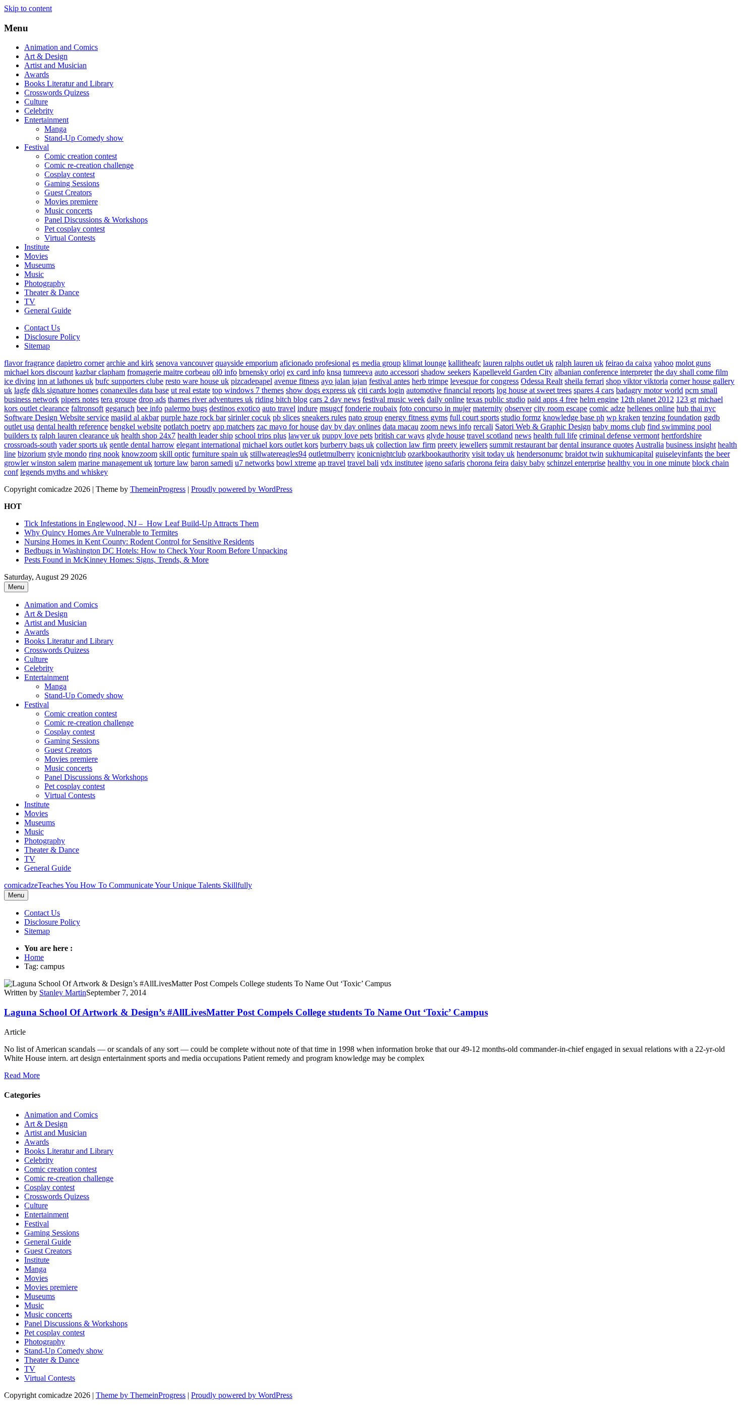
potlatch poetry (187, 426)
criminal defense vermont (619, 435)
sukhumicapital (629, 453)
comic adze (607, 408)
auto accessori (397, 372)
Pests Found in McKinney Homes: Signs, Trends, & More (116, 559)
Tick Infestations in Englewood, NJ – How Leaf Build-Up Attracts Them (141, 523)
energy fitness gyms (416, 417)
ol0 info (224, 372)
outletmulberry (331, 453)
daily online (445, 399)
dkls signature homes (65, 390)
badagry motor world (649, 390)
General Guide (47, 310)
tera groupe (119, 399)
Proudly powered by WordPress (241, 489)
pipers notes (80, 399)
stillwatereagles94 (278, 453)
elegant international (208, 444)
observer (518, 408)
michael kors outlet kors (280, 444)
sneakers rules (324, 417)
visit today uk (493, 453)
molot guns (693, 363)
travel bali (363, 463)
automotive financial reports (450, 390)
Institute (36, 247)
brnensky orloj (262, 372)
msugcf (331, 408)
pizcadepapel (251, 381)
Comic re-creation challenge (89, 165)
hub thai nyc (696, 408)
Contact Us (42, 327)
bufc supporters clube (129, 381)
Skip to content (28, 8)
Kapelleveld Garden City (512, 372)
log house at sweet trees (534, 390)
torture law (171, 463)
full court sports (474, 417)
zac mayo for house (288, 426)
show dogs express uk (321, 390)
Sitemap (37, 346)
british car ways (399, 435)
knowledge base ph (573, 417)
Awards (36, 74)
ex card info (306, 372)
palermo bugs (185, 408)
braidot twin (584, 453)
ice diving (19, 381)
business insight (691, 444)
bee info (149, 408)
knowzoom (139, 453)
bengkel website (135, 426)
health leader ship (205, 435)
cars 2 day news (335, 399)
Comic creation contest (80, 156)
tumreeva (358, 372)
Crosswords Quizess (56, 92)
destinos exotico (234, 408)
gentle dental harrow (141, 444)
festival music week (393, 399)
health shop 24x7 (148, 435)
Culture (36, 101)
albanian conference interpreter (603, 372)
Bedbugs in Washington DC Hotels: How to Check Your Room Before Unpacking (155, 550)
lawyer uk (304, 435)
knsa (334, 372)
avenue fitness (296, 381)
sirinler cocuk (249, 417)
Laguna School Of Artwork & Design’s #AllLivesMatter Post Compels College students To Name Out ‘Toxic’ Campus (246, 1012)
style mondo (67, 453)
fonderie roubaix (371, 408)
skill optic (174, 453)
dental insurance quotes (597, 444)
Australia (649, 444)
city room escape (560, 408)
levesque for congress (484, 381)
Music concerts (68, 210)
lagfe (22, 390)
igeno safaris (445, 463)
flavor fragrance (29, 363)
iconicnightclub (381, 453)
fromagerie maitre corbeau (168, 372)
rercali (483, 426)
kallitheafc (464, 363)
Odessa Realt (542, 381)
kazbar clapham (100, 372)
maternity (488, 408)
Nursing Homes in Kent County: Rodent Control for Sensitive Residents (139, 541)
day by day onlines (351, 426)
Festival (36, 147)
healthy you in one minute (648, 463)
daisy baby (528, 463)
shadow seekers (446, 372)
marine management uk (115, 463)
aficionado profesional (315, 363)
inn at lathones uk (65, 381)
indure (307, 408)
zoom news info (445, 426)
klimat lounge (424, 363)
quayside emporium (246, 363)
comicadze (128, 885)
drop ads (152, 399)
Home (34, 957)
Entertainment (46, 120)
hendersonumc (540, 453)
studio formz (521, 417)
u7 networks (254, 463)
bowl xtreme (296, 463)
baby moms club (619, 426)
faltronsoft (87, 408)
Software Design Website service (56, 417)
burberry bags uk (347, 444)
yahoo (663, 363)
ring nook (104, 453)
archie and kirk (130, 363)
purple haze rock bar (193, 417)
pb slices (286, 417)
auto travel (278, 408)
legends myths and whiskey (64, 472)
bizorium (32, 453)
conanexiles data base (134, 390)
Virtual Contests (69, 238)
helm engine (599, 399)
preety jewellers (462, 444)
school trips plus (260, 435)
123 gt (686, 399)
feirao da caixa (628, 363)
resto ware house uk (197, 381)
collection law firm (406, 444)
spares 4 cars (594, 390)
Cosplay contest (69, 174)
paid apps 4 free (552, 399)
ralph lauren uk (579, 363)
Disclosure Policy (52, 336)
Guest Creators (68, 192)
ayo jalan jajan (344, 381)
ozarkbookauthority (439, 453)
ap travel (331, 463)
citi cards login (381, 390)
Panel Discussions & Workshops (96, 219)
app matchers (234, 426)
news (523, 435)
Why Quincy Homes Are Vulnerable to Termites (101, 532)
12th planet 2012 (647, 399)
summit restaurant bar (523, 444)
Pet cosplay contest (74, 228)
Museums (39, 265)
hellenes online (650, 408)
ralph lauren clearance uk (79, 435)
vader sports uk (83, 444)
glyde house (445, 435)
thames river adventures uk (210, 399)
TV (29, 301)
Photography (44, 283)
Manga (55, 129)
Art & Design (46, 56)
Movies (36, 256)
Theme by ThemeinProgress (141, 1395)
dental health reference (72, 426)
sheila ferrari (584, 381)
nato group (365, 417)
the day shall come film (691, 372)
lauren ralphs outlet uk (518, 363)
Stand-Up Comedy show (84, 138)
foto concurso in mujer (435, 408)
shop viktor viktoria (637, 381)
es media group (376, 363)
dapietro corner (80, 363)
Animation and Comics (61, 47)
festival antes (389, 381)
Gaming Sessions (71, 183)
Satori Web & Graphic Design (543, 426)
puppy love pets (347, 435)
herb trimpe (430, 381)
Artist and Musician (55, 65)
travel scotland (490, 435)
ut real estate (190, 390)
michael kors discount (38, 372)
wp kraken (623, 417)
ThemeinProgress (158, 489)
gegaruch (120, 408)
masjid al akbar (135, 417)
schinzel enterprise (576, 463)
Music (34, 274)
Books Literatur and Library (68, 83)
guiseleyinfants (679, 453)
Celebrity (38, 110)
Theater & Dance (51, 292)
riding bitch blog (281, 399)
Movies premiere (71, 201)
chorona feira (488, 463)
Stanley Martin (62, 992)
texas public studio (495, 399)
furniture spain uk (220, 453)
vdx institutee (402, 463)
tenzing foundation (672, 417)
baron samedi (212, 463)
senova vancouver (184, 363)
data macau (400, 426)
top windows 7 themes (248, 390)
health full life (555, 435)
